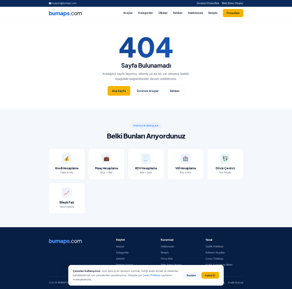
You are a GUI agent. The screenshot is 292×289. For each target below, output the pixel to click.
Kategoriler (145, 13)
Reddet (191, 275)
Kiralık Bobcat (235, 282)
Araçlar (128, 13)
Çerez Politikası (214, 258)
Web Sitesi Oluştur (232, 3)
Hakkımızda (195, 13)
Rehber (178, 13)
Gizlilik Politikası (214, 246)
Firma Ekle (233, 13)
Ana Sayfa (119, 91)
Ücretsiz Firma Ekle (208, 3)
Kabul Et (210, 275)
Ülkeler (163, 13)
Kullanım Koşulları (215, 252)
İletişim (212, 13)
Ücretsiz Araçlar (148, 91)
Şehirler (120, 258)
